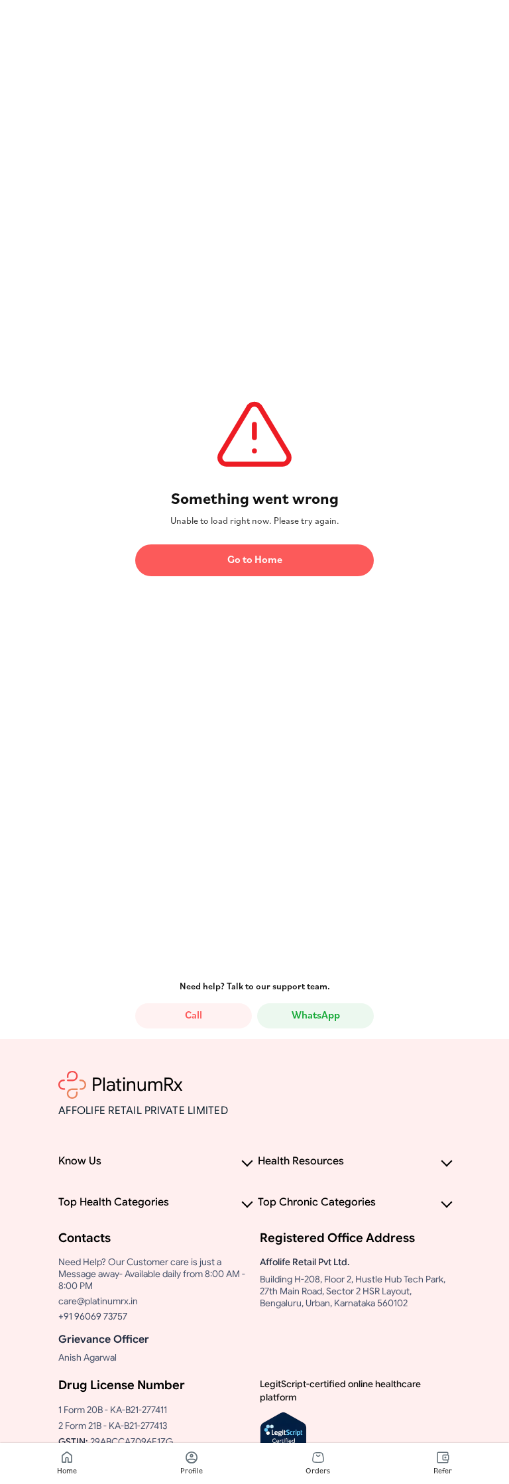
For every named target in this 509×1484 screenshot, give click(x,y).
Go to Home (254, 560)
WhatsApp (316, 1016)
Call (193, 1016)
